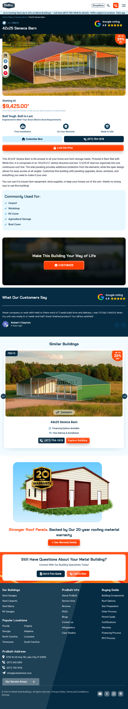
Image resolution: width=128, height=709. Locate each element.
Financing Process (111, 632)
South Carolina (31, 642)
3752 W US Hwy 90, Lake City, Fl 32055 (26, 657)
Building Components (113, 595)
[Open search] (108, 5)
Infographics (68, 627)
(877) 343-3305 (14, 662)
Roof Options (109, 601)
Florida (6, 626)
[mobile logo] (8, 5)
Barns (11, 17)
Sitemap (6, 695)
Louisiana (29, 636)
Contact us (67, 622)
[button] (108, 23)
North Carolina (10, 636)
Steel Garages (9, 595)
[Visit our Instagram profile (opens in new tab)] (113, 693)
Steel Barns (8, 606)
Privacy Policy (58, 692)
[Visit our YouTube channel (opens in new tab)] (100, 693)
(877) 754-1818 (51, 13)
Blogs (65, 616)
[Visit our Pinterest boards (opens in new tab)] (120, 693)
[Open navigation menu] (123, 5)
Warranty (106, 627)
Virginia (28, 626)
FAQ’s (65, 611)
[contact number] (115, 5)
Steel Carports (9, 601)
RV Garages (8, 611)
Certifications (109, 622)
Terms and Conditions (77, 692)
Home (4, 17)
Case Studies (69, 632)
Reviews (66, 606)
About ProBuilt (69, 595)
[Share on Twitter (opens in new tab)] (5, 67)
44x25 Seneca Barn (64, 422)
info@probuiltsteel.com (19, 673)
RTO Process (108, 638)
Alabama (28, 631)
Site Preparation (110, 606)
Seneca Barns (21, 17)
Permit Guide (108, 616)
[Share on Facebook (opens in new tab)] (5, 61)
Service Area (68, 601)
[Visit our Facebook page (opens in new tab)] (107, 693)
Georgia (6, 631)
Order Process (109, 611)
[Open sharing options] (5, 55)
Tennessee (8, 642)
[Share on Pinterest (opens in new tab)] (5, 73)
